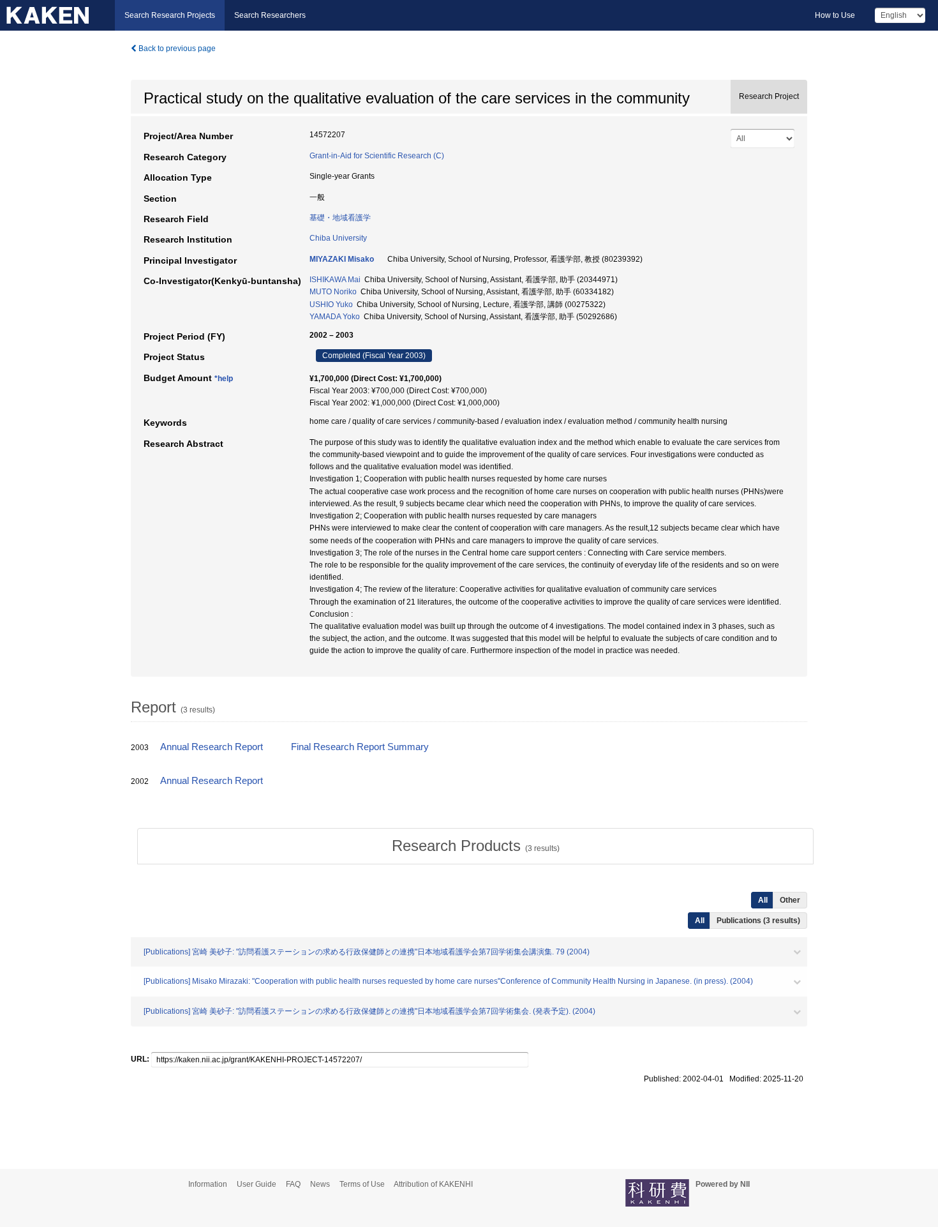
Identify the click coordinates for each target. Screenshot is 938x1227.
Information (207, 1184)
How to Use (835, 15)
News (320, 1184)
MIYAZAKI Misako (341, 259)
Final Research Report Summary (360, 747)
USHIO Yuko (331, 304)
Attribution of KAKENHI (433, 1184)
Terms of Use (362, 1184)
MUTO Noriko (333, 291)
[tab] (475, 846)
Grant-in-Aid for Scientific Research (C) (376, 155)
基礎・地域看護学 (340, 217)
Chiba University (338, 238)
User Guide (256, 1184)
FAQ (293, 1184)
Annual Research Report (211, 747)
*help (223, 378)
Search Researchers (270, 15)
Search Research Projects (169, 15)
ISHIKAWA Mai (335, 279)
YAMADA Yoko (334, 316)
